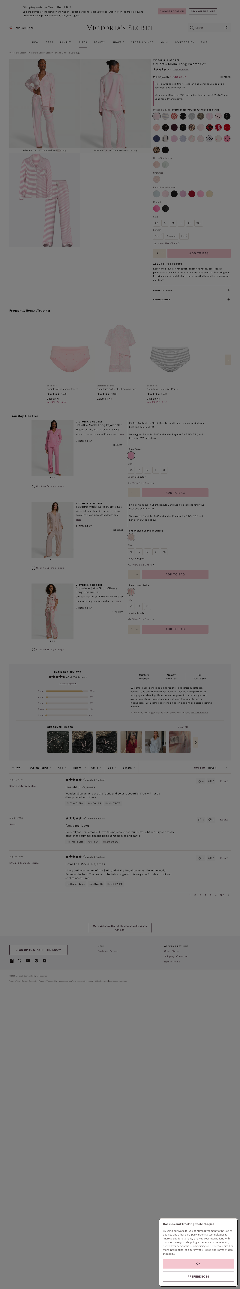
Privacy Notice (202, 1249)
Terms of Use (225, 1249)
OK (198, 1263)
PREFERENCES (198, 1276)
